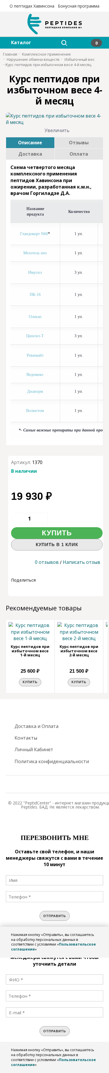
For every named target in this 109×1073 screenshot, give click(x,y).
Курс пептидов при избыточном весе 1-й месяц (30, 651)
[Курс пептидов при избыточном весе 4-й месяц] (54, 119)
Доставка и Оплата (36, 726)
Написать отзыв (81, 562)
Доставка (30, 154)
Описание (30, 142)
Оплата (78, 154)
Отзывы (79, 142)
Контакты (26, 738)
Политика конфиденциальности (52, 761)
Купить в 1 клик (57, 544)
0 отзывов (47, 562)
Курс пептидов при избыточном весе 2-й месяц (79, 651)
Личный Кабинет (34, 749)
